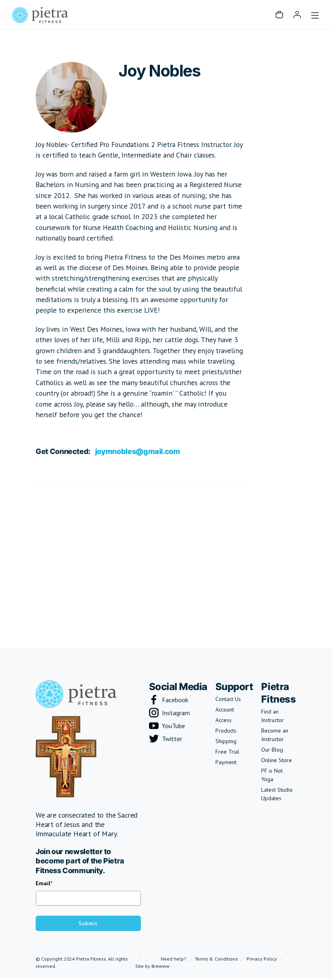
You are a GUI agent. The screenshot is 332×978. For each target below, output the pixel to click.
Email (43, 883)
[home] (40, 14)
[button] (279, 14)
